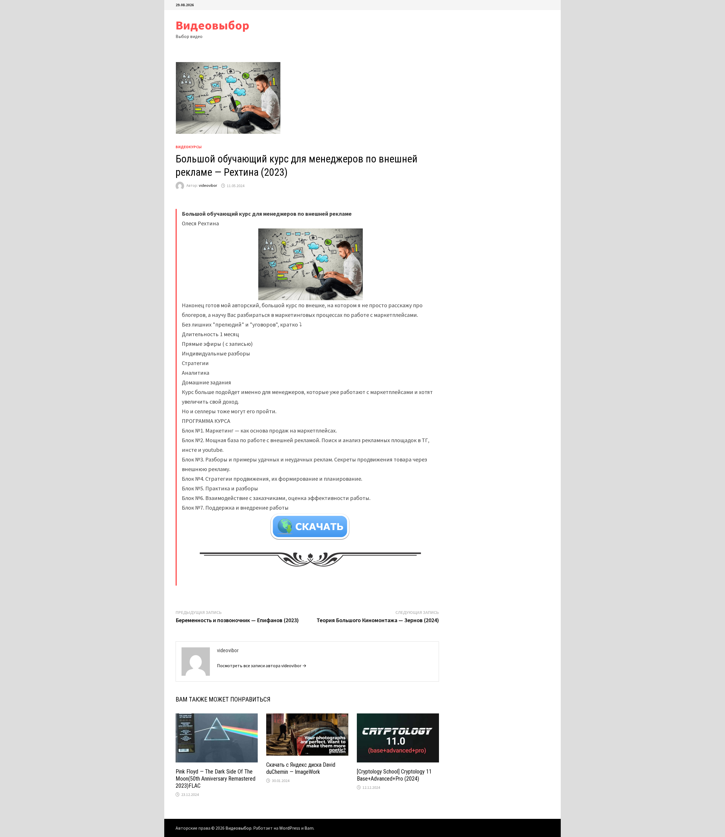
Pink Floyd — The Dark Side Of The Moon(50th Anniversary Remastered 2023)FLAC (215, 778)
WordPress (289, 828)
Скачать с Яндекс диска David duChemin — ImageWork (300, 768)
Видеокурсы (189, 146)
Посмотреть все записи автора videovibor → (261, 665)
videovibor (208, 185)
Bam (309, 828)
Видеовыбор (212, 25)
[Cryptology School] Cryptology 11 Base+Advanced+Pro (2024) (394, 775)
